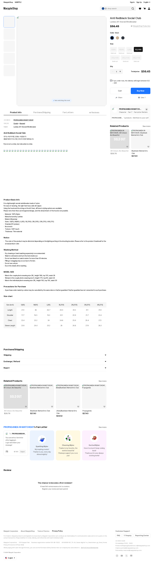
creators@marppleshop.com (132, 550)
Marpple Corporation (11, 531)
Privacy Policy (57, 531)
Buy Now (140, 91)
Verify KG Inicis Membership (89, 547)
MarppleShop (8, 2)
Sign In (132, 2)
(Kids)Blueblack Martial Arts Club (66, 412)
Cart (120, 91)
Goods (16, 123)
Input (23, 452)
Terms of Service (43, 531)
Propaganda (87, 411)
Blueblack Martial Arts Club (40, 411)
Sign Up (139, 2)
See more (102, 381)
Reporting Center (142, 535)
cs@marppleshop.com (143, 545)
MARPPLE (18, 2)
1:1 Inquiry (127, 535)
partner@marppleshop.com (129, 548)
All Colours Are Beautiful (13, 411)
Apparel (22, 123)
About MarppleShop (28, 531)
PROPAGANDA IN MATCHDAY (23, 120)
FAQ (118, 535)
